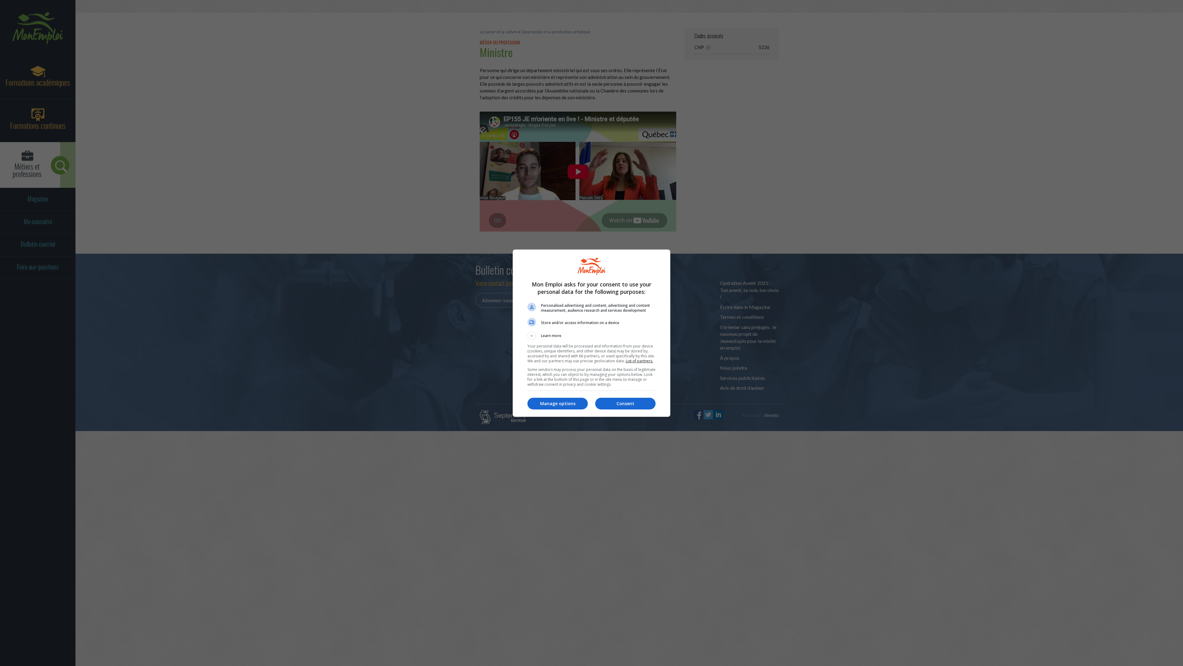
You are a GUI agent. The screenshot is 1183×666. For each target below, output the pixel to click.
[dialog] (591, 333)
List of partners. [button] (639, 361)
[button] (591, 335)
